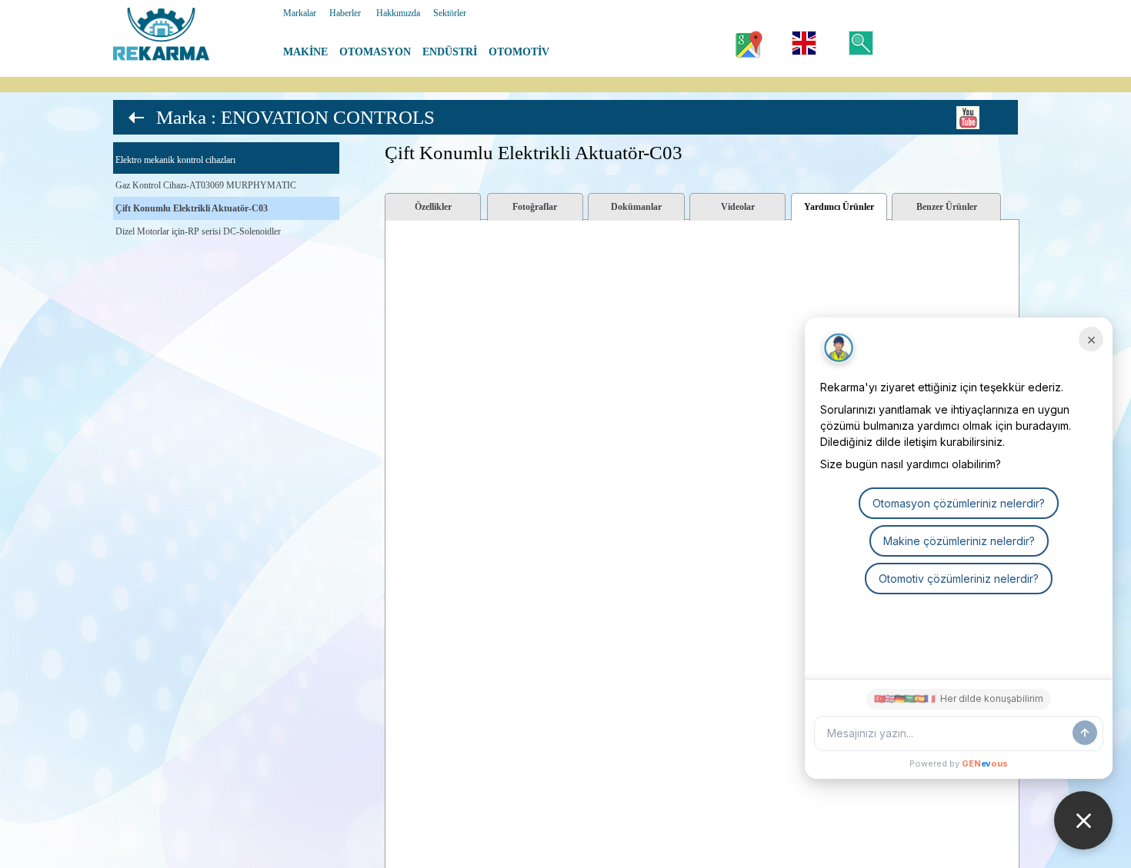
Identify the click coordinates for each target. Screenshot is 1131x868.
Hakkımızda (398, 13)
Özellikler (433, 206)
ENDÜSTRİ (449, 52)
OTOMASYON (375, 52)
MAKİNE (305, 52)
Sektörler (449, 13)
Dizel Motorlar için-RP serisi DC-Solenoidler (198, 231)
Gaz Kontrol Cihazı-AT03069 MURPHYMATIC (205, 185)
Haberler (345, 13)
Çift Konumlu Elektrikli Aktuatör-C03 (191, 208)
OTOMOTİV (519, 52)
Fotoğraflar (534, 206)
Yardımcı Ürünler (839, 206)
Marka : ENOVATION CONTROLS (295, 117)
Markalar (299, 13)
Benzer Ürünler (946, 206)
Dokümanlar (636, 206)
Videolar (738, 206)
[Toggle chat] (1083, 820)
